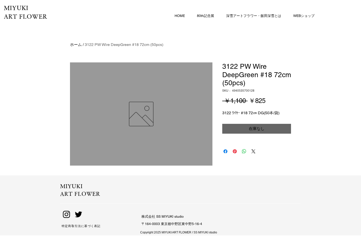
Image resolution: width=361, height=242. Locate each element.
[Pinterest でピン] (235, 151)
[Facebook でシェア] (225, 151)
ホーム (76, 44)
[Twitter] (78, 214)
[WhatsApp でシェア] (244, 151)
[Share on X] (253, 151)
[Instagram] (66, 214)
